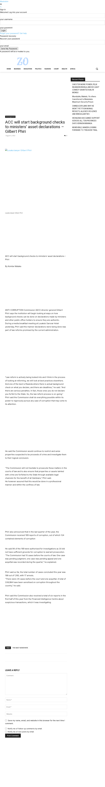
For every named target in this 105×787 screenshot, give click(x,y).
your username (6, 19)
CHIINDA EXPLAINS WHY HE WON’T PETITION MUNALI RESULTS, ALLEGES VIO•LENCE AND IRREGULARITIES (84, 110)
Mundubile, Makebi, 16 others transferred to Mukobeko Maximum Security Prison (84, 99)
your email (4, 46)
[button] (97, 69)
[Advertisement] (36, 97)
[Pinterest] (19, 141)
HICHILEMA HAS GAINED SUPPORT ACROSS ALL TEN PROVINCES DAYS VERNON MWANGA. (86, 120)
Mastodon (4, 1)
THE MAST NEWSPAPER (20, 648)
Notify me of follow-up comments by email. (25, 729)
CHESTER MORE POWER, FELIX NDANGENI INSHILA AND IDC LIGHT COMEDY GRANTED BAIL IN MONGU (85, 88)
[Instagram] (87, 54)
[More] (31, 141)
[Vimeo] (94, 54)
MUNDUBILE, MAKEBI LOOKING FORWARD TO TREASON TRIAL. (85, 128)
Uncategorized (10, 117)
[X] (91, 54)
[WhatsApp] (25, 141)
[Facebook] (84, 54)
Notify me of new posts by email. (21, 732)
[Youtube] (98, 54)
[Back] (1, 7)
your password (6, 28)
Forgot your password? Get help (13, 33)
